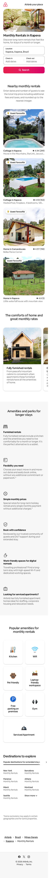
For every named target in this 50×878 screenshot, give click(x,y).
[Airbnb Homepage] (5, 4)
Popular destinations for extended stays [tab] (21, 762)
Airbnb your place (34, 4)
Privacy (20, 864)
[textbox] (14, 61)
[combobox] (24, 51)
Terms (28, 864)
